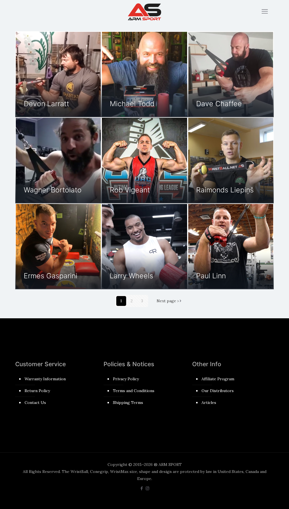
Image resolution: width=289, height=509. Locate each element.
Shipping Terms (128, 402)
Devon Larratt (46, 103)
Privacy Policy (126, 378)
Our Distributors (218, 390)
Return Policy (37, 390)
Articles (209, 402)
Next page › (168, 300)
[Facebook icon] (141, 488)
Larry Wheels (131, 276)
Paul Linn (211, 276)
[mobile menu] (265, 11)
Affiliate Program (218, 378)
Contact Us (35, 402)
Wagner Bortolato (53, 190)
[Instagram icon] (147, 488)
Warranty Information (45, 378)
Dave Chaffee (219, 103)
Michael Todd (132, 103)
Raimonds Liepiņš (225, 190)
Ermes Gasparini (50, 276)
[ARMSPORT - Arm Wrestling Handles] (144, 11)
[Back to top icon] (262, 497)
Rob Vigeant (130, 190)
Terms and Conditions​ (133, 390)
